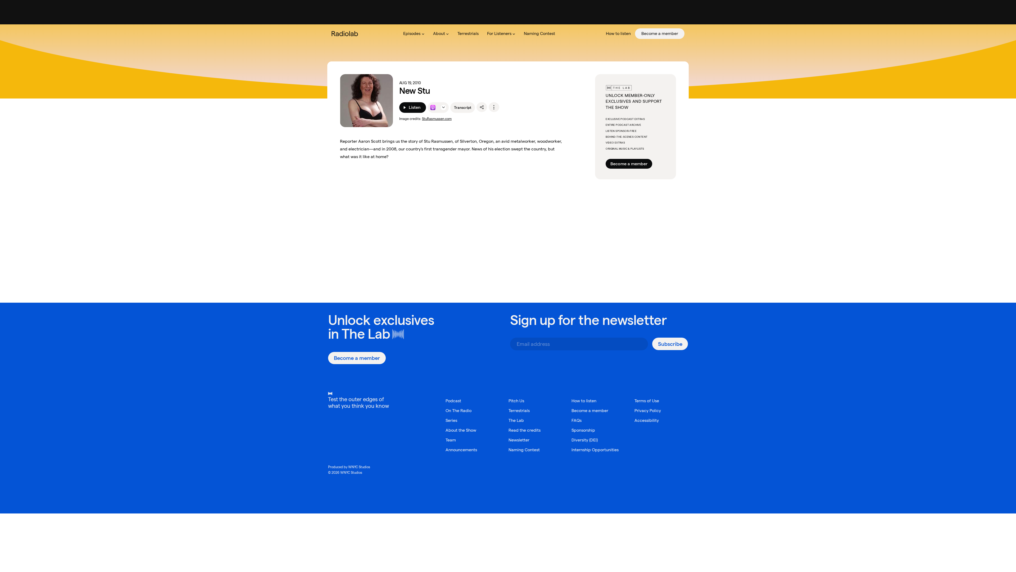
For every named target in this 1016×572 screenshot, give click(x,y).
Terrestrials (519, 410)
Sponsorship (583, 430)
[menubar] (541, 33)
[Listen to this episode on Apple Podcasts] (433, 107)
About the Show (461, 430)
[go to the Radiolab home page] (346, 33)
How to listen (584, 401)
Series (451, 420)
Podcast (453, 401)
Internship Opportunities (595, 450)
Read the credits (525, 430)
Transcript (462, 107)
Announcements (461, 450)
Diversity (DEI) (585, 440)
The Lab (366, 333)
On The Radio (458, 410)
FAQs (577, 420)
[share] (482, 107)
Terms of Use (646, 401)
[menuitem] (414, 33)
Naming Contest (524, 450)
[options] (494, 107)
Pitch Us (516, 401)
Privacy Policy (647, 410)
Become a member (628, 164)
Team (451, 440)
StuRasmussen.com (437, 118)
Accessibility (646, 420)
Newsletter (519, 440)
